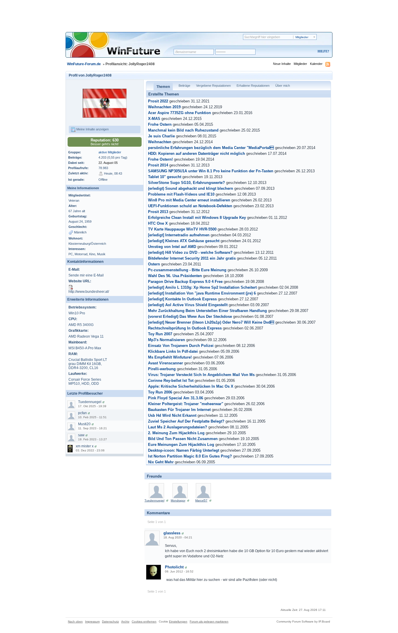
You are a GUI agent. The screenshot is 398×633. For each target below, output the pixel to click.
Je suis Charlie (161, 136)
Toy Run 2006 (160, 392)
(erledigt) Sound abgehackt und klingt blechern (190, 189)
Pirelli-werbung (162, 369)
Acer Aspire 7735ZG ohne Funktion (179, 113)
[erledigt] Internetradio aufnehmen (178, 235)
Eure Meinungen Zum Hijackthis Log (181, 445)
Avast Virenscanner (165, 363)
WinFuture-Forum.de (84, 64)
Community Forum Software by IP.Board (303, 621)
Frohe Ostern (160, 125)
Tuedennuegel (89, 402)
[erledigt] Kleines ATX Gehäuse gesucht (183, 241)
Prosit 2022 (158, 101)
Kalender (316, 63)
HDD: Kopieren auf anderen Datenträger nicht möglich (196, 154)
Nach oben (75, 621)
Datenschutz (110, 621)
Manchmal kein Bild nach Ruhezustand (183, 130)
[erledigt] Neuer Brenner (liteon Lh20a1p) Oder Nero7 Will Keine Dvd (211, 322)
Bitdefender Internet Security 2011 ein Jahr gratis (192, 258)
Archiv (125, 621)
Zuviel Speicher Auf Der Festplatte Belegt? (186, 421)
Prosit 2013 (158, 212)
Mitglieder (300, 63)
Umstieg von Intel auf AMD (172, 247)
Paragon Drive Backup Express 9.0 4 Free (185, 282)
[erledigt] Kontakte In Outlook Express (182, 299)
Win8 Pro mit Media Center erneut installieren (189, 200)
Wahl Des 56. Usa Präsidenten (175, 276)
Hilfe (322, 51)
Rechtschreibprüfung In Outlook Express (185, 328)
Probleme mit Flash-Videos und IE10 (181, 194)
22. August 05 (108, 162)
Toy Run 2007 (160, 334)
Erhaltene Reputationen (253, 85)
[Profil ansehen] (103, 402)
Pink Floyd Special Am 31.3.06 (175, 398)
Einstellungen (178, 621)
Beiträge (184, 85)
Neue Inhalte (282, 63)
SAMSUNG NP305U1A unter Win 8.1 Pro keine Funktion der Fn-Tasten (210, 171)
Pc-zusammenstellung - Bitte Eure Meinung (187, 270)
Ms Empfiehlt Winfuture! (170, 357)
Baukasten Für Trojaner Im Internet (179, 410)
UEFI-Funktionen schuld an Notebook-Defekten (190, 206)
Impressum (92, 621)
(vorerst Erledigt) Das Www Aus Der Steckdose (190, 317)
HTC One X (158, 223)
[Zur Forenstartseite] (122, 49)
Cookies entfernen (144, 621)
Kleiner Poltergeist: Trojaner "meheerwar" (185, 404)
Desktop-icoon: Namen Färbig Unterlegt (183, 450)
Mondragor (178, 500)
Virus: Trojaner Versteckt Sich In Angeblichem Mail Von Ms (201, 375)
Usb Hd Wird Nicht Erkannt (172, 416)
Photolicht (174, 567)
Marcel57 (201, 500)
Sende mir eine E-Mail (86, 275)
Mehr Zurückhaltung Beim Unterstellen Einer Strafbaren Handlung (207, 311)
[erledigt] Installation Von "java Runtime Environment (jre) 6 (202, 293)
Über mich (282, 85)
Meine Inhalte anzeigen (92, 129)
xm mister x (85, 446)
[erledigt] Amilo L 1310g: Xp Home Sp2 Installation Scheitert (202, 288)
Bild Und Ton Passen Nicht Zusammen (183, 439)
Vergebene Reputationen (213, 85)
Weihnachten (159, 142)
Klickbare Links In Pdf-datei (173, 352)
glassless (171, 533)
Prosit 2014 (158, 165)
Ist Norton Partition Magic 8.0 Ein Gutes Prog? (190, 456)
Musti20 (84, 424)
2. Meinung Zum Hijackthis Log (176, 433)
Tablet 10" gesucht (164, 177)
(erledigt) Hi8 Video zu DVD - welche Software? (190, 253)
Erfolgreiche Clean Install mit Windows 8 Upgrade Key (197, 218)
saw (81, 435)
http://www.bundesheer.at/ (88, 292)
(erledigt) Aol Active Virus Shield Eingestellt (188, 305)
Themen (163, 87)
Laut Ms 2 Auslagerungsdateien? (177, 427)
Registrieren (299, 51)
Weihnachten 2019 (164, 107)
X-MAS (154, 119)
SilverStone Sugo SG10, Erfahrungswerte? (186, 183)
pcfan (82, 413)
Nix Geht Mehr (161, 462)
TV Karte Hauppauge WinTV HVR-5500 (182, 229)
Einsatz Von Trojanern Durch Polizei (181, 346)
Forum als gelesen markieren (209, 621)
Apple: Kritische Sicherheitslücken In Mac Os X (190, 386)
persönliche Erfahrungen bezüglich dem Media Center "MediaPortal (211, 148)
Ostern (154, 264)
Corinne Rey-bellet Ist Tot (170, 381)
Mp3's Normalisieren (166, 340)
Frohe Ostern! (160, 159)
